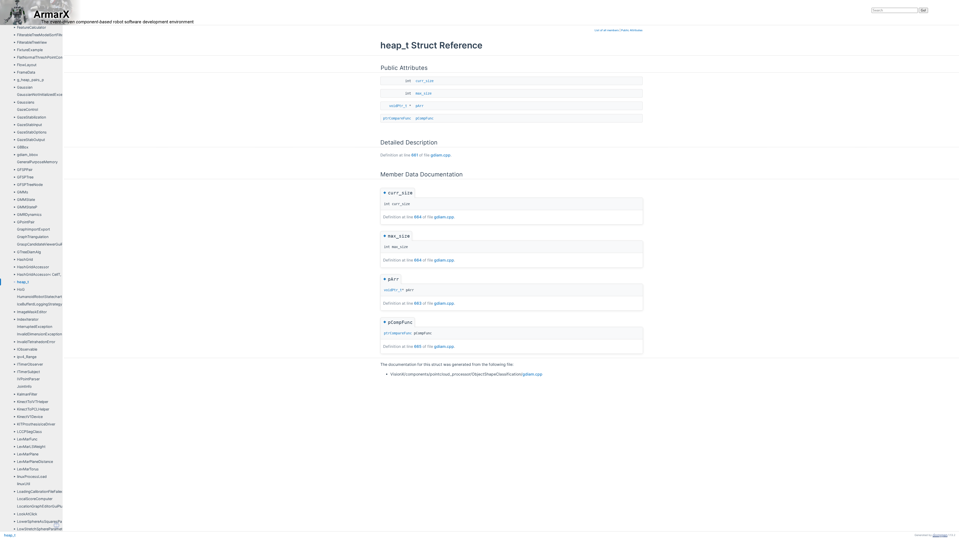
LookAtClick (27, 514)
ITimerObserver (30, 364)
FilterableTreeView (32, 42)
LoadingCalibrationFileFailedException (48, 491)
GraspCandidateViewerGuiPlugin (44, 244)
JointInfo (24, 386)
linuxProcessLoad (32, 476)
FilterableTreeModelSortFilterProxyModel (51, 35)
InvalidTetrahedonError (36, 342)
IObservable (27, 349)
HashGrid (25, 259)
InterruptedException (34, 326)
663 (418, 303)
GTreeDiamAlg (29, 252)
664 (418, 217)
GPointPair (25, 222)
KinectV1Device (30, 416)
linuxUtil (23, 484)
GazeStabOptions (32, 132)
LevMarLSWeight (31, 446)
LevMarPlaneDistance (35, 461)
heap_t (23, 282)
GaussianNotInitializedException (44, 94)
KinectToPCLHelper (33, 409)
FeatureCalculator (31, 27)
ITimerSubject (28, 372)
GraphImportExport (33, 229)
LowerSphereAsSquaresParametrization (50, 521)
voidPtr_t (398, 106)
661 (414, 155)
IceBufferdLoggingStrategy (39, 304)
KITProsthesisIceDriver (36, 424)
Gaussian (24, 87)
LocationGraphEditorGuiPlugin (42, 506)
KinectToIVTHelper (32, 402)
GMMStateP (27, 207)
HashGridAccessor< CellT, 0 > (42, 274)
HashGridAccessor (33, 267)
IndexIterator (27, 319)
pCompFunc (425, 118)
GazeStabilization (31, 117)
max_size (424, 93)
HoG (21, 289)
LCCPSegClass (29, 431)
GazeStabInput (29, 125)
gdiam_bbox (27, 154)
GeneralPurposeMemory (37, 162)
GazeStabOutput (31, 139)
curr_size (425, 81)
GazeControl (27, 109)
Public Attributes (632, 30)
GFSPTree (25, 177)
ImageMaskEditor (32, 312)
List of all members (607, 30)
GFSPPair (24, 169)
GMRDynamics (29, 214)
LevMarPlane (27, 454)
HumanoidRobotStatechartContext (46, 296)
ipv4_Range (26, 357)
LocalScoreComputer (34, 499)
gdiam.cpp (441, 155)
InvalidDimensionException (39, 334)
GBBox (22, 147)
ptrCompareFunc (397, 118)
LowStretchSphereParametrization (46, 529)
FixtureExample (30, 50)
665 (418, 346)
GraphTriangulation (32, 237)
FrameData (26, 72)
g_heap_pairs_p (30, 80)
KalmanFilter (27, 394)
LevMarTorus (28, 469)
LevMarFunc (27, 439)
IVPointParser (28, 379)
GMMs (22, 192)
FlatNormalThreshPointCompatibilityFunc (51, 57)
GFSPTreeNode (30, 184)
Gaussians (25, 102)
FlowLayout (26, 65)
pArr (420, 106)
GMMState (26, 199)
